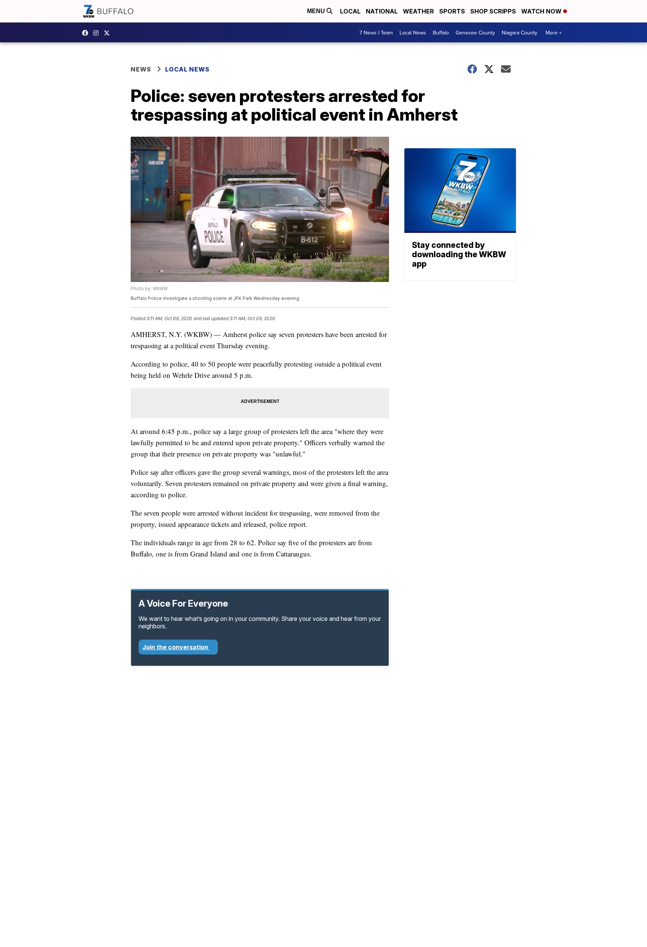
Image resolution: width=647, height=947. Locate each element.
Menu (316, 11)
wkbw (97, 33)
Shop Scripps (493, 11)
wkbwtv (87, 33)
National (382, 11)
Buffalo (441, 32)
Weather (418, 11)
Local (350, 11)
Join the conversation (176, 647)
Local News (413, 32)
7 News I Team (376, 32)
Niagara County (519, 32)
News (141, 69)
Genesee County (475, 32)
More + (554, 32)
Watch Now (542, 11)
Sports (452, 11)
